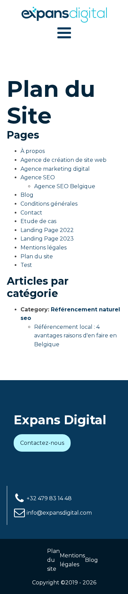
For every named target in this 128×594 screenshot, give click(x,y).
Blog (26, 195)
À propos (32, 151)
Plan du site (36, 256)
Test (26, 265)
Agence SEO (37, 177)
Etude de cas (38, 221)
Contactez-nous (42, 443)
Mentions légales (43, 247)
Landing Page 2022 (47, 230)
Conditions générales (48, 204)
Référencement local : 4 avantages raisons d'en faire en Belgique (75, 336)
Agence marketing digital (55, 169)
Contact (31, 212)
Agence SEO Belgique (64, 186)
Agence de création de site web (63, 160)
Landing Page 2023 (47, 238)
